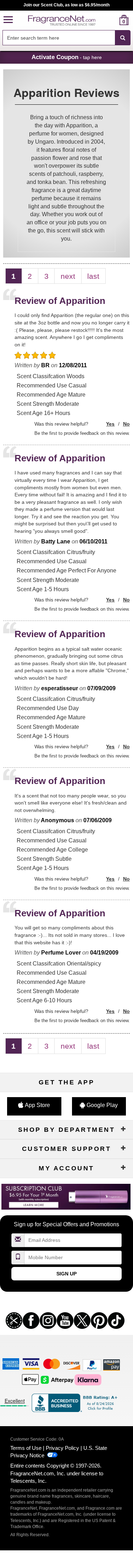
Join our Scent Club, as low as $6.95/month (66, 4)
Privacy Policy (62, 1448)
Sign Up (66, 1274)
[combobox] (66, 38)
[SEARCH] (123, 38)
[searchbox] (58, 37)
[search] (113, 20)
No (126, 424)
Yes (110, 424)
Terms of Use (25, 1448)
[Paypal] (92, 1364)
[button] (8, 20)
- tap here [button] (67, 56)
